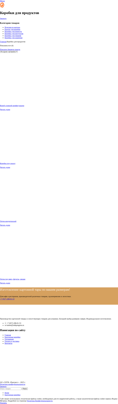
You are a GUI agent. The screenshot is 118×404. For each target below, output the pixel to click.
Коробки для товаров (13, 36)
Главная (3, 42)
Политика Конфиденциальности (40, 401)
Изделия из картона (12, 27)
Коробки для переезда (13, 31)
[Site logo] (10, 7)
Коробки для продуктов (14, 34)
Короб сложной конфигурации (12, 106)
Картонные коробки (12, 337)
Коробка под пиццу (7, 163)
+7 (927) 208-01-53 (7, 299)
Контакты (8, 343)
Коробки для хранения (13, 38)
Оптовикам (9, 339)
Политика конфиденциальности (12, 384)
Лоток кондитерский (8, 221)
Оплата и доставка (12, 341)
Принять (3, 403)
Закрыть (3, 18)
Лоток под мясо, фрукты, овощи (12, 279)
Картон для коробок (12, 29)
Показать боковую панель (10, 49)
